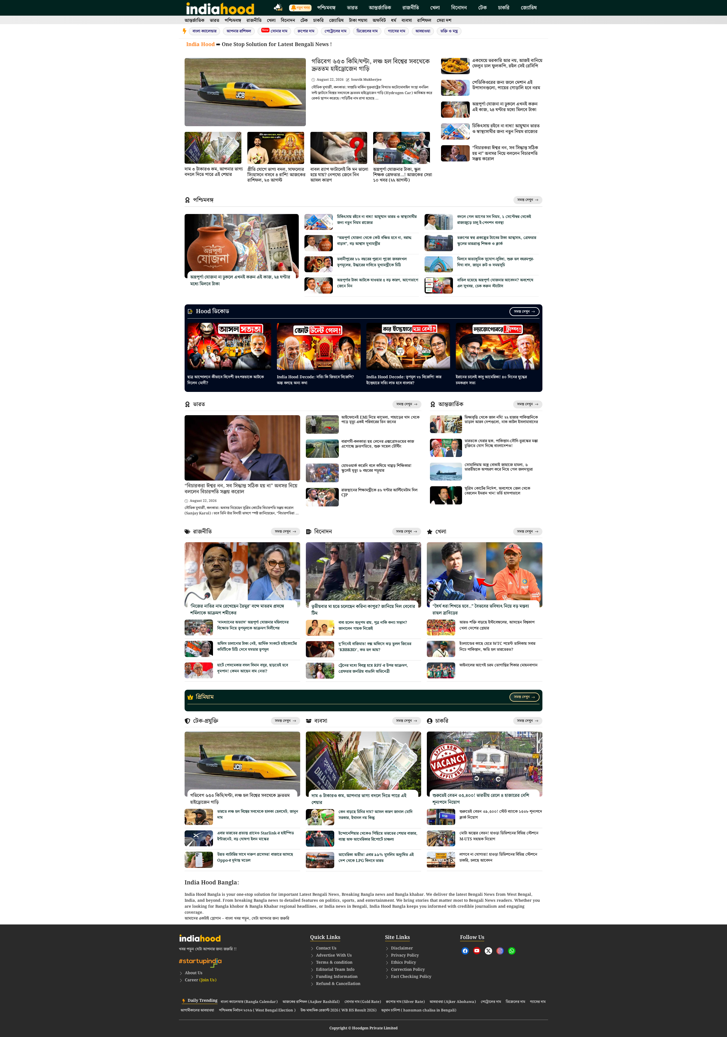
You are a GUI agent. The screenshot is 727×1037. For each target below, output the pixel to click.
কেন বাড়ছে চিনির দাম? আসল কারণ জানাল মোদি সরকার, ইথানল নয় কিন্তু (376, 815)
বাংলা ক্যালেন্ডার (204, 31)
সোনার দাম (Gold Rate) (362, 1002)
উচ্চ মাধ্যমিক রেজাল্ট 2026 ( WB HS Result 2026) (338, 1010)
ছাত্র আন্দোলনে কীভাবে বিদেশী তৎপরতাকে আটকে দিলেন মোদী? (225, 380)
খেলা (435, 8)
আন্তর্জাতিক (380, 8)
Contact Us (326, 948)
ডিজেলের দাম (367, 31)
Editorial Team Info (335, 970)
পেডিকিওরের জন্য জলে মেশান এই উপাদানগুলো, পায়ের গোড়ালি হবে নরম (506, 85)
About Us (193, 973)
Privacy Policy (405, 955)
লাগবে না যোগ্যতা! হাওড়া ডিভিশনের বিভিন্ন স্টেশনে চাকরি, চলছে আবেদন (498, 857)
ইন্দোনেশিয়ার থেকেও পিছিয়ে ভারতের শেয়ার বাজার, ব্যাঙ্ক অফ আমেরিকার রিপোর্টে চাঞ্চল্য (378, 836)
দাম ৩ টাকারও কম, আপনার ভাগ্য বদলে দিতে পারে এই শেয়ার (214, 172)
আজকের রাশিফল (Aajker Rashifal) (311, 1002)
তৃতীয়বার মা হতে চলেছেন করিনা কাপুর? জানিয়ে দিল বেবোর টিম (363, 610)
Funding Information (337, 977)
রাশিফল (424, 20)
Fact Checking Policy (411, 977)
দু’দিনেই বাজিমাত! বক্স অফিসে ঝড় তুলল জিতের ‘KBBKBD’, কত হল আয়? (375, 647)
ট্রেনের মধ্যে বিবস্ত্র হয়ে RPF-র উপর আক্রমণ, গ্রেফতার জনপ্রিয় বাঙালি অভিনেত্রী (373, 668)
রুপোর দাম (306, 31)
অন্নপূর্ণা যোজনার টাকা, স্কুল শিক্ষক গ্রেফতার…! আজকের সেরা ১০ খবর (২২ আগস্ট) (402, 175)
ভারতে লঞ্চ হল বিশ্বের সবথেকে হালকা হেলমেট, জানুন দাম (257, 815)
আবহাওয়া (422, 31)
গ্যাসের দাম (396, 31)
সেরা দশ (444, 20)
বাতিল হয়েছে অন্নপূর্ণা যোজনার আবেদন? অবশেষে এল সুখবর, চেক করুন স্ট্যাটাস (495, 283)
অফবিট (379, 20)
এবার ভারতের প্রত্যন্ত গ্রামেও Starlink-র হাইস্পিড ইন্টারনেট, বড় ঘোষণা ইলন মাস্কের (255, 836)
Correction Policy (408, 970)
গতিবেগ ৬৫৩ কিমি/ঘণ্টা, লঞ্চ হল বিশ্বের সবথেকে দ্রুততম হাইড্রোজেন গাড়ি (371, 65)
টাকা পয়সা (358, 20)
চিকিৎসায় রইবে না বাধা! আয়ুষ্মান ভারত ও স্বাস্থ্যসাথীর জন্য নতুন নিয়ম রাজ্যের (506, 128)
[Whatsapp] (511, 951)
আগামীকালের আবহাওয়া (197, 1010)
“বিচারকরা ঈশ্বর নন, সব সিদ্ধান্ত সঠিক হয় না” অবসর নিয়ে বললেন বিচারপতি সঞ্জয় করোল (505, 153)
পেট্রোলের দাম (335, 31)
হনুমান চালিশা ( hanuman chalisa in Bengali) (418, 1010)
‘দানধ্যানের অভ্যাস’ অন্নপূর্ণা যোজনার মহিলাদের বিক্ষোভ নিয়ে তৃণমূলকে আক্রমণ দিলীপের (253, 625)
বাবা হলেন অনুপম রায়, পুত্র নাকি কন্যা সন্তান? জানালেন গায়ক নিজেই (373, 626)
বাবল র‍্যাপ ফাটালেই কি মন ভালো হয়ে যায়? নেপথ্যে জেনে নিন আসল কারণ (339, 175)
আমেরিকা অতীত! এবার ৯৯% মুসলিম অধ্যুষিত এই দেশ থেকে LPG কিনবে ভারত (376, 858)
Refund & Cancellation (338, 984)
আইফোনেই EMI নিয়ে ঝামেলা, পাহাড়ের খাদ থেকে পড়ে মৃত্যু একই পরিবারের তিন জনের (380, 419)
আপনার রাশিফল (239, 31)
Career (200, 980)
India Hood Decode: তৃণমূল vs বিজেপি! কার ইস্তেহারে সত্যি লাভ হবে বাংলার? (403, 380)
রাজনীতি (410, 8)
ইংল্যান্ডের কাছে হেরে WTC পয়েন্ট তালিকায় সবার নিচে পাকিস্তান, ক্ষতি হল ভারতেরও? (497, 647)
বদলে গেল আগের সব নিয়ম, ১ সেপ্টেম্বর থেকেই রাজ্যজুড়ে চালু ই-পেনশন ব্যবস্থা (494, 220)
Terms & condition (334, 962)
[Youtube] (477, 950)
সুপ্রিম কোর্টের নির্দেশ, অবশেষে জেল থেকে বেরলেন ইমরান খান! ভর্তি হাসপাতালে (497, 490)
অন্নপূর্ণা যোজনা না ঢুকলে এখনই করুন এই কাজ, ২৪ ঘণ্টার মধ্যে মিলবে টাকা (505, 107)
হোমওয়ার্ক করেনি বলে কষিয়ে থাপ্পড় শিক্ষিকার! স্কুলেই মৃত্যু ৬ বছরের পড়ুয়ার (376, 468)
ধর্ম (393, 20)
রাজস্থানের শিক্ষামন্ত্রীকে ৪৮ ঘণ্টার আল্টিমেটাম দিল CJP (379, 492)
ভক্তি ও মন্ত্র (449, 31)
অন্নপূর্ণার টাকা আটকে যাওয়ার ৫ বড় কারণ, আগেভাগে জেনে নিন (377, 283)
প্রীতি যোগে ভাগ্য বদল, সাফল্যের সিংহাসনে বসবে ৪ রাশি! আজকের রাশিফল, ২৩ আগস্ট (276, 175)
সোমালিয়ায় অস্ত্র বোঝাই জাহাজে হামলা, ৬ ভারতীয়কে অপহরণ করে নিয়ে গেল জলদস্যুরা (499, 467)
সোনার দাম (274, 31)
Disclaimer (402, 948)
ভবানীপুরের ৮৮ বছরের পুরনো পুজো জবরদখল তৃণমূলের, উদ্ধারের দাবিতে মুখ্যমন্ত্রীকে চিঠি (372, 262)
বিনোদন (459, 8)
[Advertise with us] (278, 8)
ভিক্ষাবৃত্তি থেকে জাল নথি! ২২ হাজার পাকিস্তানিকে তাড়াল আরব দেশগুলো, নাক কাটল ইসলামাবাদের (501, 419)
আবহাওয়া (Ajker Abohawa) (453, 1002)
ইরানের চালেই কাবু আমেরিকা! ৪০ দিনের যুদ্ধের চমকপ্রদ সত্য (491, 380)
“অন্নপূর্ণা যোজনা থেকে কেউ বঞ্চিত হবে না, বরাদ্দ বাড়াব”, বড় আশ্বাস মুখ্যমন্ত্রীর (374, 241)
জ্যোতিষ (529, 8)
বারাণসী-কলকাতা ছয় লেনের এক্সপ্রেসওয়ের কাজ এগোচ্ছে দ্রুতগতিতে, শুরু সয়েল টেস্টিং (377, 444)
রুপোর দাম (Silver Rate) (405, 1002)
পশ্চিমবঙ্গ (326, 8)
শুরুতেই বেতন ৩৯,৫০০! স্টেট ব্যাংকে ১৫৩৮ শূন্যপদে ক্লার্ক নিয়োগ (500, 815)
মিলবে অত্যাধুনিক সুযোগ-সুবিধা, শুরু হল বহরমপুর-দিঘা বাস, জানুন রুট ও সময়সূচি (495, 262)
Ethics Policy (403, 962)
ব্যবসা (407, 20)
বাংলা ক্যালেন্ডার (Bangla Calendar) (249, 1002)
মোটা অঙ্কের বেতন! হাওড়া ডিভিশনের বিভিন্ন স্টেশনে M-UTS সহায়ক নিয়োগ (498, 836)
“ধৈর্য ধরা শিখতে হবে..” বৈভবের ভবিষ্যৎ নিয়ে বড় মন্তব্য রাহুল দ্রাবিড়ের (481, 610)
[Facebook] (465, 951)
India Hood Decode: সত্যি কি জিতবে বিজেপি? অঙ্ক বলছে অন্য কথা (315, 380)
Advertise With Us (334, 955)
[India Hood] (220, 8)
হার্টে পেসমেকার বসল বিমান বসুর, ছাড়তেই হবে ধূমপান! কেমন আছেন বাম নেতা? (252, 668)
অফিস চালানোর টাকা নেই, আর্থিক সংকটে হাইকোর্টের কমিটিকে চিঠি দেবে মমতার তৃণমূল (257, 647)
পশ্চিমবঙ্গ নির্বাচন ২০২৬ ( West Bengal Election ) (257, 1010)
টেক (482, 8)
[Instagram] (500, 951)
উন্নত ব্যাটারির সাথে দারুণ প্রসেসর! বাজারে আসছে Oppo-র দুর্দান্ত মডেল (255, 857)
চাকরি (503, 8)
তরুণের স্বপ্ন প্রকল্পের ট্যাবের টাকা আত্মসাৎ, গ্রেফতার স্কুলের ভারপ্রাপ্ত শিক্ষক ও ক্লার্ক (496, 241)
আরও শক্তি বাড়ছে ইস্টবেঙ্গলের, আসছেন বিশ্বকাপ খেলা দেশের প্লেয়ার (496, 625)
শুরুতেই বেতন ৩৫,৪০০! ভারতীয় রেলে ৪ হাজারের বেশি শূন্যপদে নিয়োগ (481, 799)
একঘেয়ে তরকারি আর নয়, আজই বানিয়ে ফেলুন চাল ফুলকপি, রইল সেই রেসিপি (507, 63)
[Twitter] (488, 951)
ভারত (352, 8)
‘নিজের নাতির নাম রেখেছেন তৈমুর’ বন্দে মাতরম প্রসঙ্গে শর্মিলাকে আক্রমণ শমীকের (237, 610)
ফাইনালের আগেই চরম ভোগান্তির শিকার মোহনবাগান (498, 665)
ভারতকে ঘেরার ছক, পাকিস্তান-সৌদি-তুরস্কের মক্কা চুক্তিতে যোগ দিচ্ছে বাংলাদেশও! (501, 443)
